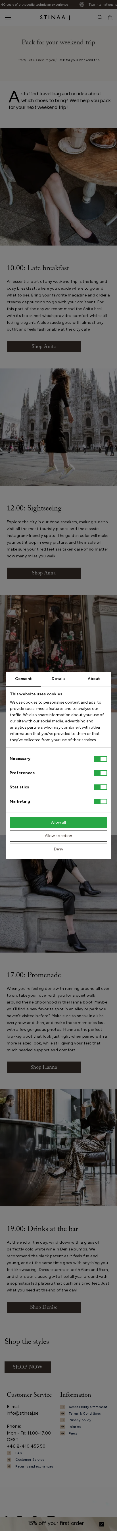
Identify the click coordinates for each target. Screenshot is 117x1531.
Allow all (58, 822)
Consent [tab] (23, 678)
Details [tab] (58, 678)
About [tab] (94, 678)
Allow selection (58, 835)
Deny (58, 849)
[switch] (100, 773)
